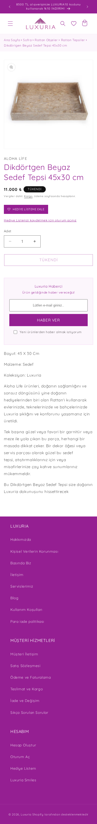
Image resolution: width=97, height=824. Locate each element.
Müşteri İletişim (24, 654)
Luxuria (26, 814)
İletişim (17, 574)
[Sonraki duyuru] (87, 6)
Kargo (28, 196)
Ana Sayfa (12, 40)
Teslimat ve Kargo (26, 689)
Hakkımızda (20, 539)
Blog (14, 598)
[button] (10, 23)
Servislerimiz (21, 586)
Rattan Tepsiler (73, 40)
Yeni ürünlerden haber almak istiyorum (51, 332)
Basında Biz (20, 563)
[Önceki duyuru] (9, 6)
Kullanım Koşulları (26, 609)
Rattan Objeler (46, 40)
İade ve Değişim (25, 700)
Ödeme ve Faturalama (30, 677)
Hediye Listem (23, 768)
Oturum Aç (20, 756)
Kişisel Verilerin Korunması (34, 551)
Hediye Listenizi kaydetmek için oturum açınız (40, 220)
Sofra (27, 40)
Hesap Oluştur (23, 745)
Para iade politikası (27, 621)
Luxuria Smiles (23, 780)
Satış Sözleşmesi (25, 665)
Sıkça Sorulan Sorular (29, 712)
